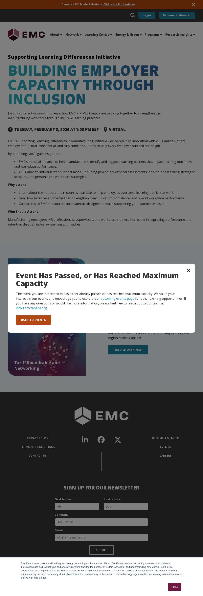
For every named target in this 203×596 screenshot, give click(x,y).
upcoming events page (117, 298)
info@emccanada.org (31, 308)
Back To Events (33, 320)
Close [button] (174, 586)
